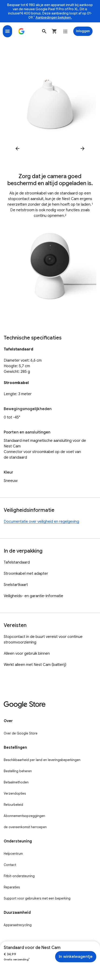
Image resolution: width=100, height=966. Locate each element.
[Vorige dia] (17, 148)
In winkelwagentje (76, 956)
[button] (44, 31)
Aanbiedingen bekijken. (54, 17)
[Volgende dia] (82, 148)
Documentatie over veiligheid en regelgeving (41, 521)
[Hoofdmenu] (7, 31)
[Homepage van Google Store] (21, 31)
